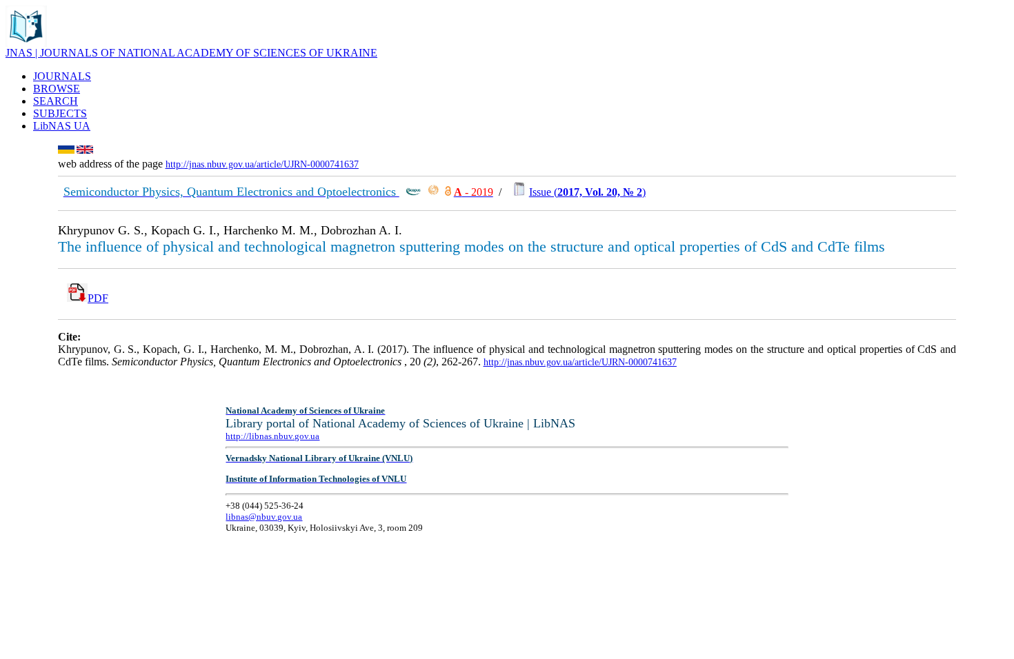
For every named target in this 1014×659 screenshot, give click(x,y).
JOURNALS (62, 76)
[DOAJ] (448, 192)
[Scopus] (413, 192)
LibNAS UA (61, 126)
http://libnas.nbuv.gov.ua (272, 436)
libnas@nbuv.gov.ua (264, 516)
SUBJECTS (60, 113)
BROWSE (56, 88)
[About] (26, 43)
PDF (98, 298)
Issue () (587, 192)
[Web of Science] (433, 192)
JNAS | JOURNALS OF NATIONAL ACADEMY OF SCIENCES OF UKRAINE (191, 53)
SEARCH (55, 101)
